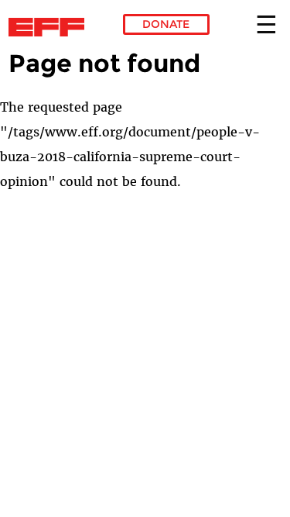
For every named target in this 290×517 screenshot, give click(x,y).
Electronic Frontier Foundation (51, 27)
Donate (165, 24)
